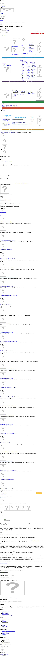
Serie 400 (23, 61)
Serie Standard (28, 63)
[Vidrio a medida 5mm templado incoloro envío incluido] (3, 239)
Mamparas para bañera (7, 64)
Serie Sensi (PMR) (23, 75)
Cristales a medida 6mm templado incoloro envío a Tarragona (8, 470)
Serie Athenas (23, 78)
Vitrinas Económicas (15, 93)
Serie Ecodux (28, 68)
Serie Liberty (23, 64)
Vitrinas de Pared (15, 91)
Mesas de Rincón (23, 92)
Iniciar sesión (4, 5)
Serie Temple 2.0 (33, 65)
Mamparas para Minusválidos (8, 65)
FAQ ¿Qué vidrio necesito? (6, 119)
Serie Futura (33, 63)
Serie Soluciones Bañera (33, 77)
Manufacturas (31, 52)
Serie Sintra (23, 80)
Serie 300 (23, 62)
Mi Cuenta (3, 6)
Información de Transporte (5, 632)
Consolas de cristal (21, 94)
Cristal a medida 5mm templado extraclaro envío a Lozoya (8, 286)
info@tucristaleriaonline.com (35, 540)
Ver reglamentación (3, 530)
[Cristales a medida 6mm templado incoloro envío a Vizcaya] (3, 432)
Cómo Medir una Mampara (5, 614)
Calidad (3, 620)
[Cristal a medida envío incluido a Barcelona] (3, 248)
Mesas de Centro (23, 91)
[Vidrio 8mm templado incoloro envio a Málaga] (3, 460)
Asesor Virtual (4, 63)
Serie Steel (28, 78)
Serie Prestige (33, 70)
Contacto (30, 123)
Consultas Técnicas (4, 612)
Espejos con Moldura (10, 106)
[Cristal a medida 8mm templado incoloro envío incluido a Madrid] (3, 294)
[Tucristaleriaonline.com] (7, 11)
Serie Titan (33, 71)
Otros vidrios (30, 51)
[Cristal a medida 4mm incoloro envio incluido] (3, 377)
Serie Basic (33, 68)
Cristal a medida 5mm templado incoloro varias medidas (8, 258)
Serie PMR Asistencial (28, 73)
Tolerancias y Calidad (5, 125)
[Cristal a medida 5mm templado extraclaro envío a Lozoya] (3, 285)
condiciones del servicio (7, 199)
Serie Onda (22, 71)
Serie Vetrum (34, 66)
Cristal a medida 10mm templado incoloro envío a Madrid (8, 387)
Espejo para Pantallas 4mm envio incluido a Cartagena (7, 488)
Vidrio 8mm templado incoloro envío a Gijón (6, 350)
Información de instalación (4, 572)
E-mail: (1, 197)
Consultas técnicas (5, 120)
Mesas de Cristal (21, 90)
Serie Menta (23, 73)
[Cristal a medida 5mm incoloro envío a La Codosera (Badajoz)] (3, 276)
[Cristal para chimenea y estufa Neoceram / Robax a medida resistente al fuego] (14, 52)
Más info (3, 493)
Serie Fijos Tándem (28, 76)
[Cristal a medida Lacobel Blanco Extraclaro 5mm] (3, 478)
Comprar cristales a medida (4, 132)
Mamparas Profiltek (26, 62)
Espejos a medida (4, 105)
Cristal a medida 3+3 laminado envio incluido (6, 424)
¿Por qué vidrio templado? (6, 118)
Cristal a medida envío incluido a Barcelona (6, 249)
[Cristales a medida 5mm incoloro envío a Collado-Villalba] (3, 368)
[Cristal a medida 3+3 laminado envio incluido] (3, 423)
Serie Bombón (23, 77)
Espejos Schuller (15, 106)
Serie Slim (33, 74)
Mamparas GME (32, 62)
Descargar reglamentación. (9, 530)
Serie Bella (22, 65)
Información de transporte (6, 124)
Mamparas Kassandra (21, 60)
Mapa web (3, 635)
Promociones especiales (5, 622)
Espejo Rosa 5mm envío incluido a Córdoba (6, 304)
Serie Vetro (28, 66)
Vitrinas (14, 95)
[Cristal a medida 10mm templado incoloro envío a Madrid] (3, 386)
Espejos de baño (9, 105)
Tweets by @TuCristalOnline (4, 654)
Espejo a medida (31, 44)
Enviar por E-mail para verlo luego (6, 161)
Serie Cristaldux (28, 71)
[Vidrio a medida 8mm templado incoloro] (3, 322)
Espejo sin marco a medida (15, 46)
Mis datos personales (5, 627)
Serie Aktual (33, 69)
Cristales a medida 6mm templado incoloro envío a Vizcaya (8, 433)
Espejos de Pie (15, 105)
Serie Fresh (22, 68)
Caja (2, 7)
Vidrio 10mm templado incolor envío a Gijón (6, 332)
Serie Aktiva (28, 72)
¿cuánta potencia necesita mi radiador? (7, 615)
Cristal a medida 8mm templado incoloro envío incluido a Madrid (9, 295)
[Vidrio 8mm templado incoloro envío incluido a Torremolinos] (3, 451)
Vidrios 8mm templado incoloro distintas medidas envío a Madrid (9, 341)
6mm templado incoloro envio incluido (5, 442)
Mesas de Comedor (22, 93)
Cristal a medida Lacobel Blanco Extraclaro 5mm (7, 479)
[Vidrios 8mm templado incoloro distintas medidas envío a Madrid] (3, 340)
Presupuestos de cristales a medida (13, 132)
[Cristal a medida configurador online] (23, 51)
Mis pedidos (3, 625)
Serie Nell (28, 69)
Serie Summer (28, 75)
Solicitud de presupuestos (6, 123)
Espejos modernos (4, 106)
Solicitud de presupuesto (5, 613)
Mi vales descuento (4, 626)
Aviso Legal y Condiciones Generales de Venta (8, 631)
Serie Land (28, 70)
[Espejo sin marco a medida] (14, 44)
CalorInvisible (29, 91)
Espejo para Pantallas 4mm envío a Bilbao (6, 221)
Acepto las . (6, 199)
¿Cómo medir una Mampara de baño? (17, 119)
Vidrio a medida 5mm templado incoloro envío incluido (7, 240)
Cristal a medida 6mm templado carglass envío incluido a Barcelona (9, 396)
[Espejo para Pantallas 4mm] (4, 149)
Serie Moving (33, 67)
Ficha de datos (4, 494)
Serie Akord (33, 75)
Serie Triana (23, 67)
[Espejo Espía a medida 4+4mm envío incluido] (3, 230)
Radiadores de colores (30, 92)
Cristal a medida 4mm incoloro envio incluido (6, 378)
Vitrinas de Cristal (14, 90)
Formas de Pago (4, 634)
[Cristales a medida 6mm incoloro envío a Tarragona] (3, 414)
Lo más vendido (4, 621)
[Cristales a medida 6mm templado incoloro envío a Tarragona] (3, 469)
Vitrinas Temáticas (15, 92)
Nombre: (1, 196)
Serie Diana (23, 70)
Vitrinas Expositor (15, 94)
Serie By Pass (33, 73)
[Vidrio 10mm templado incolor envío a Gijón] (3, 331)
